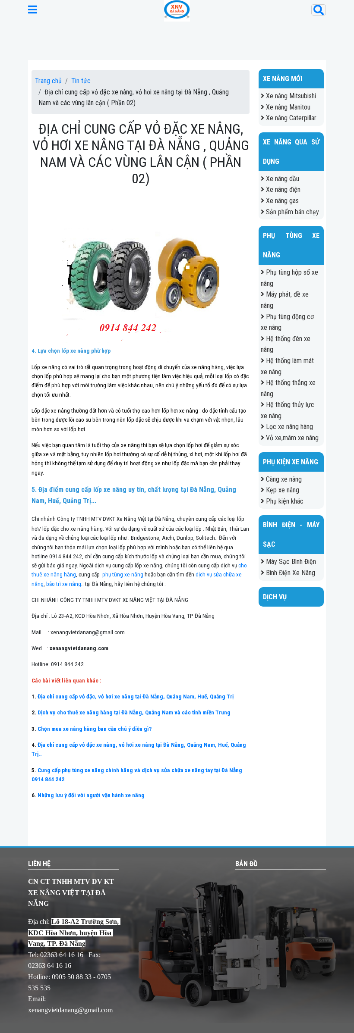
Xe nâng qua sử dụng (291, 152)
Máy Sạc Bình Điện (290, 561)
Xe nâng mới (282, 79)
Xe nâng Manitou (287, 107)
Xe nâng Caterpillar (290, 118)
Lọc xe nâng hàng (288, 427)
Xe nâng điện (282, 189)
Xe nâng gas (281, 201)
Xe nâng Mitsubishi (290, 96)
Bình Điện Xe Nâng (289, 573)
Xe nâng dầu (281, 179)
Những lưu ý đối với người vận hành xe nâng (91, 795)
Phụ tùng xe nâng (291, 245)
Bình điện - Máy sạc (291, 534)
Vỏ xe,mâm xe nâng (291, 438)
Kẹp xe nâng (281, 490)
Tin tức (81, 81)
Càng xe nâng (283, 479)
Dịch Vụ (275, 597)
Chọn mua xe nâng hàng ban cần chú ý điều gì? (95, 729)
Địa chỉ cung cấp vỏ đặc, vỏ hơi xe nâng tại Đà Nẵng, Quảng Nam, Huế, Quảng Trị (136, 696)
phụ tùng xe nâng (122, 574)
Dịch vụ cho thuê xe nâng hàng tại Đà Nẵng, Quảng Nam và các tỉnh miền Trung (134, 712)
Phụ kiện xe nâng (290, 462)
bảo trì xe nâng (63, 584)
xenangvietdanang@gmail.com (70, 1010)
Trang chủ (48, 81)
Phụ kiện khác (283, 501)
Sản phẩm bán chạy (291, 212)
